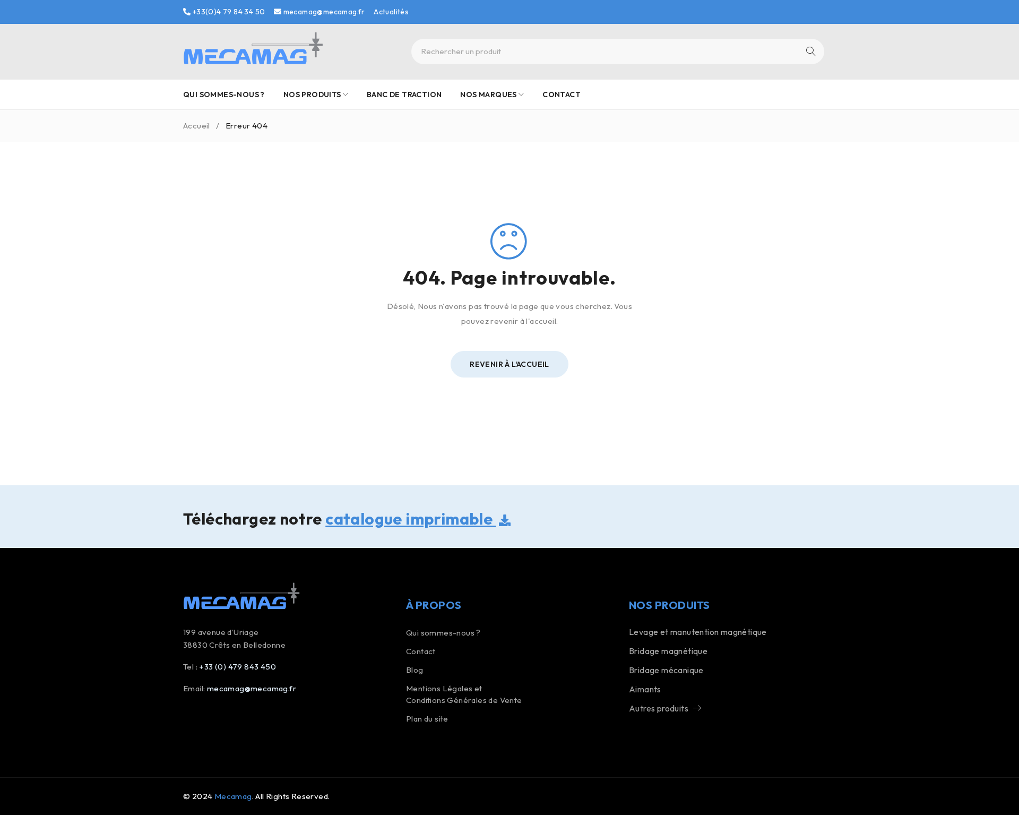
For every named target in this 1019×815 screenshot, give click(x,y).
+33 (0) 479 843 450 (237, 667)
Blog (415, 670)
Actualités (391, 11)
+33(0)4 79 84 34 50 (228, 11)
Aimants (645, 689)
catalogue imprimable (410, 519)
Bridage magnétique (668, 651)
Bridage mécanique (666, 670)
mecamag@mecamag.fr (323, 11)
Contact (421, 651)
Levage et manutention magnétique (698, 632)
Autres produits (658, 708)
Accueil (196, 126)
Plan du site (427, 719)
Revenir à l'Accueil (509, 364)
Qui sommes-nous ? (443, 633)
